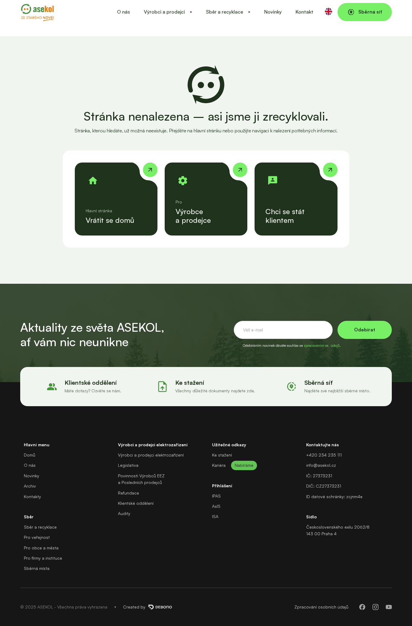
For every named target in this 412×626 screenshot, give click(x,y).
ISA (215, 516)
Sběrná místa (36, 568)
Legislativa (128, 465)
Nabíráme (244, 465)
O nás (123, 12)
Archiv (30, 485)
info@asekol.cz (321, 465)
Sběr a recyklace (40, 527)
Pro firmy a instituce (43, 558)
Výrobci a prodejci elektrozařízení (151, 454)
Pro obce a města (41, 547)
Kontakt (304, 12)
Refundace (128, 492)
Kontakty (32, 496)
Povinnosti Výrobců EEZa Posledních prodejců (141, 479)
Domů (29, 454)
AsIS (216, 506)
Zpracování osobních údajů (321, 606)
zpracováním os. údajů (322, 345)
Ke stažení (222, 454)
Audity (124, 513)
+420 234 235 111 (324, 454)
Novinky (273, 12)
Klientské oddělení (136, 503)
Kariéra (219, 465)
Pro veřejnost (37, 537)
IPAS (216, 495)
